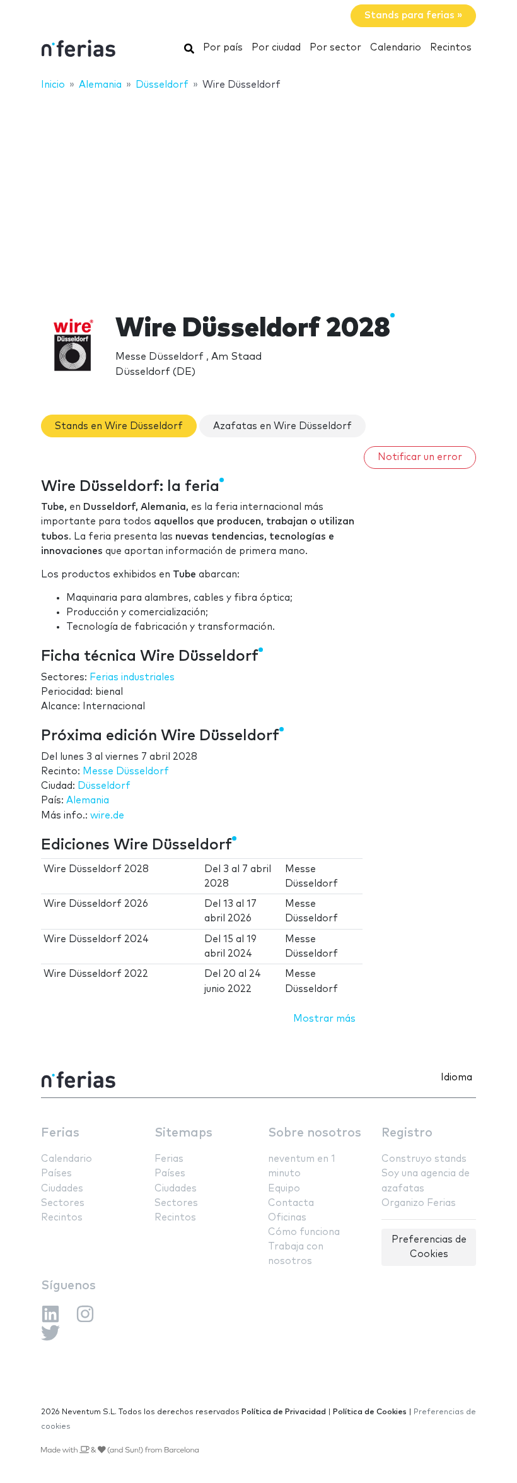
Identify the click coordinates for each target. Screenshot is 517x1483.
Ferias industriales (132, 677)
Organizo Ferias (418, 1203)
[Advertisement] (258, 193)
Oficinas (287, 1217)
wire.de (107, 815)
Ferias (60, 1133)
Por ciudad (276, 47)
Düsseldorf (104, 786)
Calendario (395, 47)
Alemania (87, 800)
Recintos (451, 47)
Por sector (335, 47)
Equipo (284, 1188)
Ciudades (62, 1188)
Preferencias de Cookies (429, 1247)
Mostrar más (324, 1019)
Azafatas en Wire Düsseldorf (282, 426)
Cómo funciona (304, 1232)
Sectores (62, 1203)
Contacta (291, 1203)
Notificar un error (420, 457)
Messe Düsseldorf (126, 771)
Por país (223, 47)
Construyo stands (424, 1159)
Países (56, 1173)
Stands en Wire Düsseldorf (119, 426)
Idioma (456, 1077)
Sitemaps (183, 1133)
